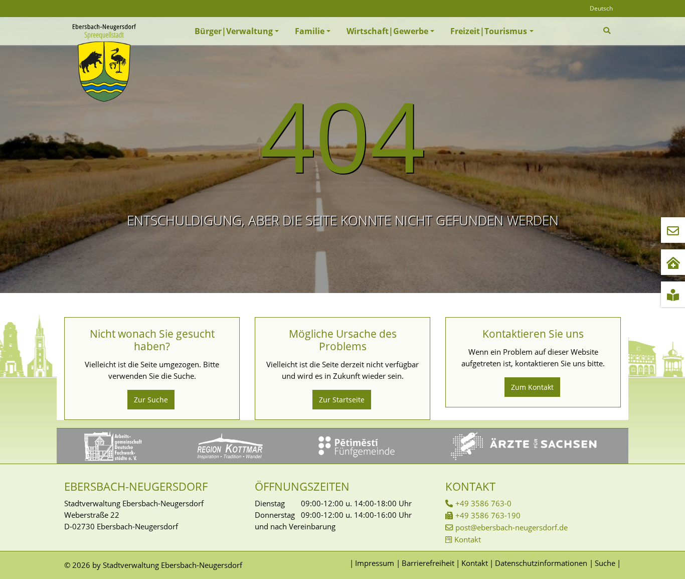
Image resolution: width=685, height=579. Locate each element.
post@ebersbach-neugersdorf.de (511, 527)
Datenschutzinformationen (541, 563)
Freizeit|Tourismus (488, 31)
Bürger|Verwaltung (234, 31)
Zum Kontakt (532, 387)
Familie (309, 31)
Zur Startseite (342, 399)
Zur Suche (151, 399)
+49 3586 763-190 (488, 515)
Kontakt (467, 539)
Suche (605, 563)
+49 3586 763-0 (483, 503)
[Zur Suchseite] (608, 30)
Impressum (374, 563)
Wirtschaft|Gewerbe (387, 31)
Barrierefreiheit (428, 563)
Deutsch (601, 8)
